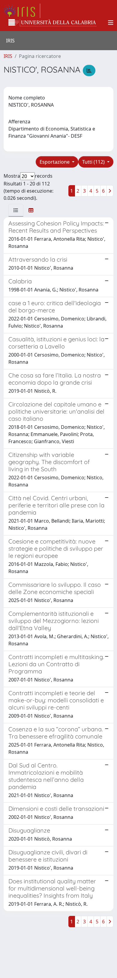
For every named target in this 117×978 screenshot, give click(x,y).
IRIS (8, 56)
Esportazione (55, 162)
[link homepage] (22, 11)
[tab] (15, 210)
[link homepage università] (52, 22)
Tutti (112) (94, 162)
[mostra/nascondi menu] (110, 23)
